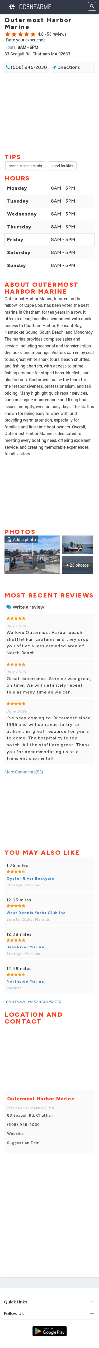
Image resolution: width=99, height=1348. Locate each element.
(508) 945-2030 (28, 67)
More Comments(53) (23, 772)
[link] (32, 554)
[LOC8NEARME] (29, 6)
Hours (10, 47)
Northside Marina (25, 981)
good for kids (62, 165)
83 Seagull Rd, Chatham (30, 1115)
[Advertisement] (49, 113)
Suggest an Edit (23, 1143)
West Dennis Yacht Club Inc (36, 913)
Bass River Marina (25, 947)
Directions (68, 67)
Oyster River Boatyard (31, 878)
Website (15, 1133)
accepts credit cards (25, 165)
